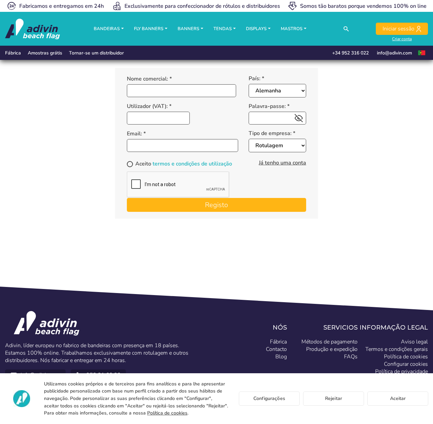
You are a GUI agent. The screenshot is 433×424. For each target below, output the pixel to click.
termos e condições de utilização (192, 164)
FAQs (351, 356)
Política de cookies (167, 413)
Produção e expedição (332, 349)
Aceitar (398, 398)
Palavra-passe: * (269, 106)
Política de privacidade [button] (401, 371)
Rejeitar (333, 398)
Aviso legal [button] (414, 341)
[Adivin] (32, 29)
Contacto (276, 349)
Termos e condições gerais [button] (396, 349)
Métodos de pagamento (329, 341)
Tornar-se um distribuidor (96, 53)
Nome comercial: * (149, 79)
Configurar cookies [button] (406, 364)
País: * (256, 78)
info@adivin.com (394, 53)
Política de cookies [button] (406, 356)
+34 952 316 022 (350, 53)
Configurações (269, 398)
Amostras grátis (45, 53)
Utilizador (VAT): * (149, 106)
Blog (281, 356)
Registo (216, 204)
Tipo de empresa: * (272, 133)
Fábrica (13, 53)
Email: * (136, 133)
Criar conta (402, 39)
